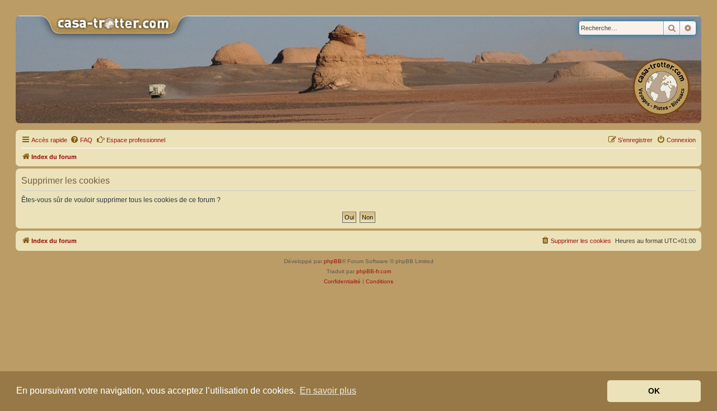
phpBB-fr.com (373, 271)
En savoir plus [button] (328, 390)
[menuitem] (81, 140)
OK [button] (654, 390)
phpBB (333, 261)
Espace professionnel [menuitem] (135, 140)
